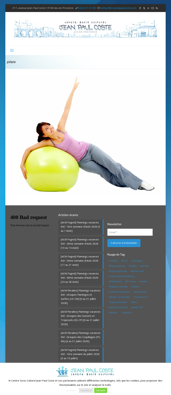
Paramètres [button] (86, 390)
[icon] (152, 8)
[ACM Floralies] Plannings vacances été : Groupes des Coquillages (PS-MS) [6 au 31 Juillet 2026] (81, 337)
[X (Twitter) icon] (144, 8)
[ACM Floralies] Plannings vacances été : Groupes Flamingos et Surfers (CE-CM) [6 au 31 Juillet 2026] (81, 297)
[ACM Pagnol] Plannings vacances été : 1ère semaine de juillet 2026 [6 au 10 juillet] (80, 354)
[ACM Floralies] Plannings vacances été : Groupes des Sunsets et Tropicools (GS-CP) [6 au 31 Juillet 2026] (81, 318)
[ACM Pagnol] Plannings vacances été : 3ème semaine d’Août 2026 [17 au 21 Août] (80, 260)
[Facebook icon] (140, 8)
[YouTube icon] (148, 8)
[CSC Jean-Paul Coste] (85, 28)
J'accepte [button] (100, 390)
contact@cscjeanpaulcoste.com (118, 8)
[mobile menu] (12, 50)
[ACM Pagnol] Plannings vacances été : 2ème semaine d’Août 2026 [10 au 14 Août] (80, 243)
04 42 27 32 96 (87, 8)
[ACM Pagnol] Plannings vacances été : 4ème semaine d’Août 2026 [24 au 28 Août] (80, 277)
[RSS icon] (156, 8)
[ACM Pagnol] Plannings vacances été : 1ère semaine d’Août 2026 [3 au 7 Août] (80, 226)
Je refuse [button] (71, 390)
